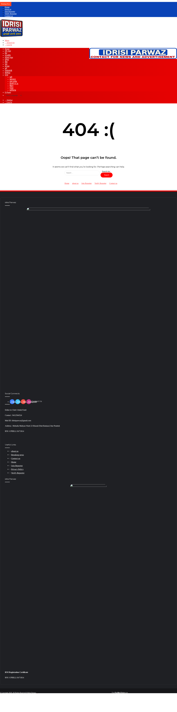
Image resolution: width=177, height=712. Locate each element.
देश (6, 53)
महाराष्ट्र (13, 79)
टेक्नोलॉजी (8, 71)
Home (7, 7)
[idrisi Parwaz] (11, 36)
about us (8, 9)
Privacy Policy (17, 469)
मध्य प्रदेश (13, 81)
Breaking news (17, 455)
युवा (6, 64)
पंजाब (11, 88)
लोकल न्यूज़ (9, 58)
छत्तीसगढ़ (13, 90)
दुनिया (7, 60)
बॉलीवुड (7, 73)
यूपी (11, 77)
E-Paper (8, 92)
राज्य (6, 75)
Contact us (9, 16)
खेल (6, 62)
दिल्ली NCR (14, 84)
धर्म (6, 68)
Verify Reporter (11, 14)
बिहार (11, 86)
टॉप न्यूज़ (8, 51)
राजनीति (8, 55)
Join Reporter (10, 11)
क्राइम (7, 66)
